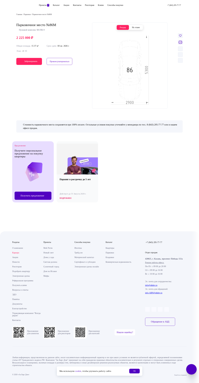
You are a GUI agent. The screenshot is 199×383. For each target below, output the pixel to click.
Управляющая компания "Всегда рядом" (26, 314)
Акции (66, 5)
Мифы (46, 276)
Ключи (101, 5)
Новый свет (48, 253)
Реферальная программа (22, 281)
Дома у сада (48, 257)
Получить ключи (19, 285)
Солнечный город (51, 267)
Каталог (56, 5)
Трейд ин (78, 253)
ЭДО (14, 295)
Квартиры (110, 248)
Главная (19, 14)
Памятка (16, 299)
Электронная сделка (21, 276)
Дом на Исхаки (50, 271)
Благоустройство (19, 308)
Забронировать (30, 61)
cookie (78, 371)
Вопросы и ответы (20, 290)
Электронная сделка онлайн (86, 267)
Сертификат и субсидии (85, 262)
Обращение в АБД (160, 321)
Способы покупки (115, 5)
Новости (16, 262)
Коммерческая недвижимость (118, 262)
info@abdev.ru (151, 285)
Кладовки (110, 257)
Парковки (110, 253)
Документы (17, 304)
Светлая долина (50, 262)
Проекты (44, 5)
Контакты (77, 5)
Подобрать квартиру (21, 271)
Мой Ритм (47, 248)
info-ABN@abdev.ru (153, 293)
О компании (17, 248)
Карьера (15, 253)
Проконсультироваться (59, 61)
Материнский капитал (84, 257)
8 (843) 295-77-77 (155, 124)
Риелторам (89, 5)
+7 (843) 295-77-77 (154, 242)
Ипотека (78, 248)
